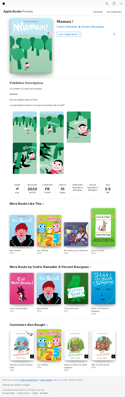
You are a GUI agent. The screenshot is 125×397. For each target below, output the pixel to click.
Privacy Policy (8, 393)
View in (67, 34)
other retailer (46, 380)
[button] (106, 3)
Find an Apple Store (29, 380)
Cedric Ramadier (67, 26)
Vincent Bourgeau (92, 26)
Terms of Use (24, 393)
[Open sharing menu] (114, 34)
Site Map (44, 393)
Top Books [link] (98, 12)
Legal (34, 393)
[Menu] (121, 3)
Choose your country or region (16, 385)
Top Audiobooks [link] (114, 12)
